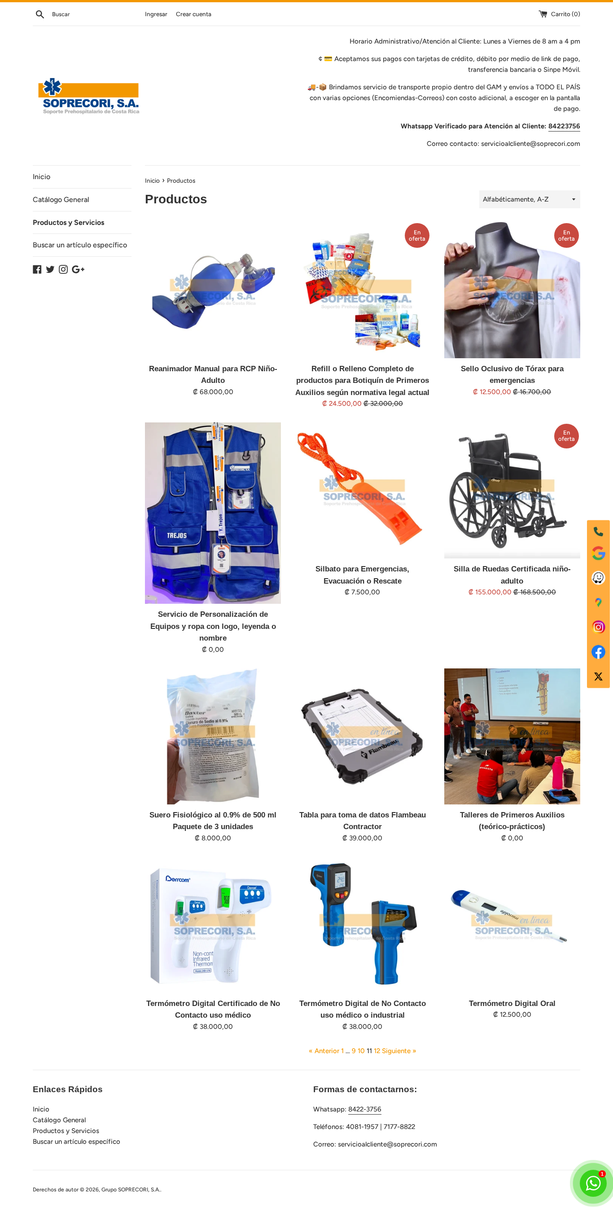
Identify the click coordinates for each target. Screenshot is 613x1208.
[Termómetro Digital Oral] (512, 925)
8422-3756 (364, 1109)
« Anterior (324, 1051)
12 (377, 1051)
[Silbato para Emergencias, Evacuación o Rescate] (362, 490)
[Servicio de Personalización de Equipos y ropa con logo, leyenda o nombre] (213, 513)
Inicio (41, 176)
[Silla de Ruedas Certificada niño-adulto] (512, 490)
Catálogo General (61, 199)
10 (361, 1051)
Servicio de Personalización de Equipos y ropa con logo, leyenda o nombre (213, 626)
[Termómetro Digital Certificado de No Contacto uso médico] (213, 925)
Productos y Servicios (68, 222)
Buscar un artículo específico (80, 245)
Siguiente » (399, 1051)
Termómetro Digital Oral (512, 1003)
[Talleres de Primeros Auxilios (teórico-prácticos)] (512, 736)
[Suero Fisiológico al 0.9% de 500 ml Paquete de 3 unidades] (213, 736)
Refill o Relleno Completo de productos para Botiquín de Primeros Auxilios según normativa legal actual (362, 380)
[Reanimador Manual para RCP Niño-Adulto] (213, 290)
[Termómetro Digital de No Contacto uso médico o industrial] (362, 925)
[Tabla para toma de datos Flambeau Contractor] (362, 736)
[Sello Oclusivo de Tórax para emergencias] (512, 290)
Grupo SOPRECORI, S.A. (130, 1189)
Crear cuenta (193, 14)
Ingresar (156, 14)
